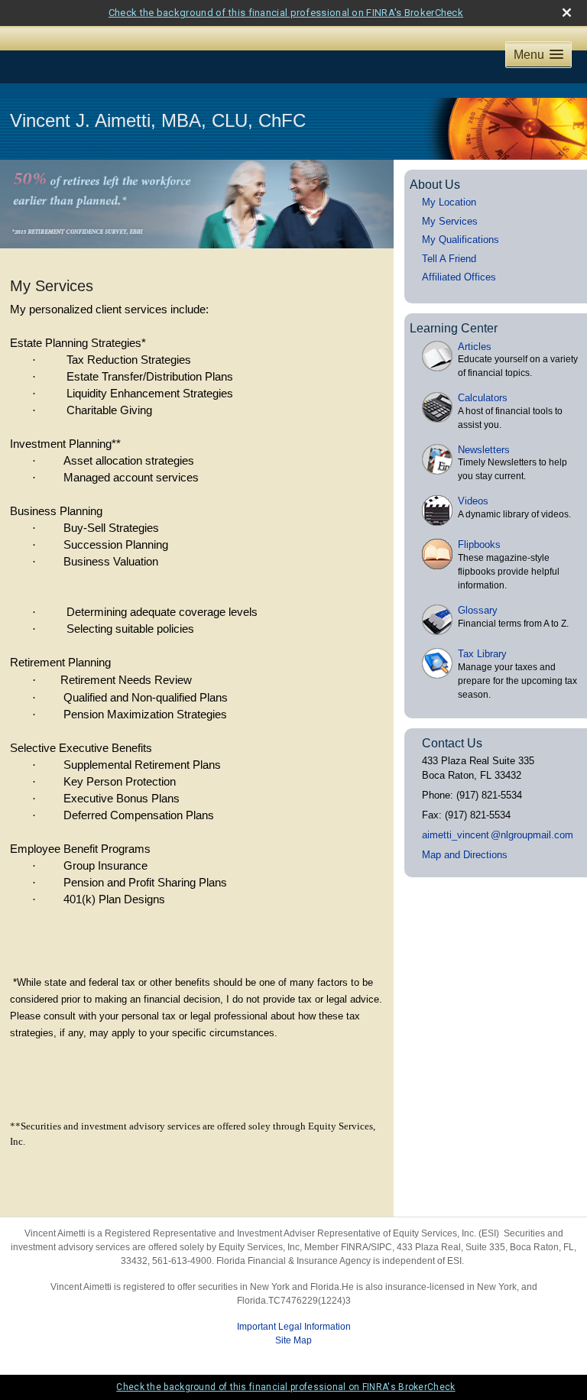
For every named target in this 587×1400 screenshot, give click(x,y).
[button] (538, 54)
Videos (473, 501)
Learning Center (454, 328)
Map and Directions (465, 854)
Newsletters (484, 449)
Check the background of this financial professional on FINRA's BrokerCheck (286, 12)
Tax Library (482, 653)
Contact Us (452, 743)
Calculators (483, 397)
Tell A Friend (449, 258)
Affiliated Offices (459, 277)
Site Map (293, 1340)
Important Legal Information (294, 1326)
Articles (474, 346)
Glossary (478, 610)
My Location (449, 202)
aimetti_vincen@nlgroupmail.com (497, 835)
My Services (450, 221)
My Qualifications (460, 239)
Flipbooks (479, 544)
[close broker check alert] (567, 13)
